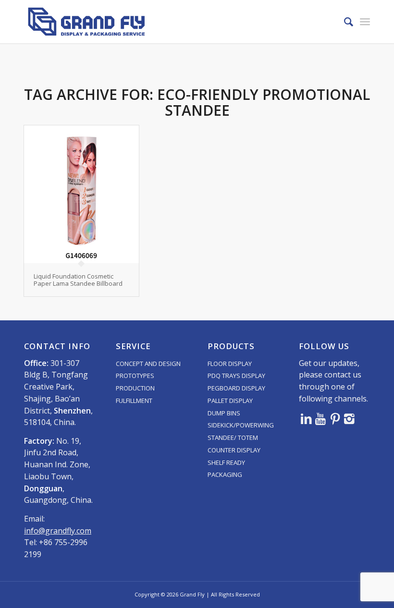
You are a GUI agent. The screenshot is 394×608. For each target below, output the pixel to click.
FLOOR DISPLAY (230, 363)
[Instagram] (349, 418)
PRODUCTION (135, 388)
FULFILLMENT (134, 400)
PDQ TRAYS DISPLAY (236, 375)
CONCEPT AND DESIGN (148, 363)
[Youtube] (320, 418)
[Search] (343, 21)
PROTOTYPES (135, 375)
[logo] (86, 21)
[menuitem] (343, 21)
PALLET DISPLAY (230, 400)
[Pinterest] (335, 418)
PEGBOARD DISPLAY (236, 388)
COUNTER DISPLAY (234, 450)
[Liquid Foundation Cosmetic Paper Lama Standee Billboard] (81, 194)
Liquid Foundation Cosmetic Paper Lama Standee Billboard (78, 279)
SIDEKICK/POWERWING (241, 425)
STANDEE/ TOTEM (233, 437)
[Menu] (365, 22)
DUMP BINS (224, 413)
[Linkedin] (306, 418)
